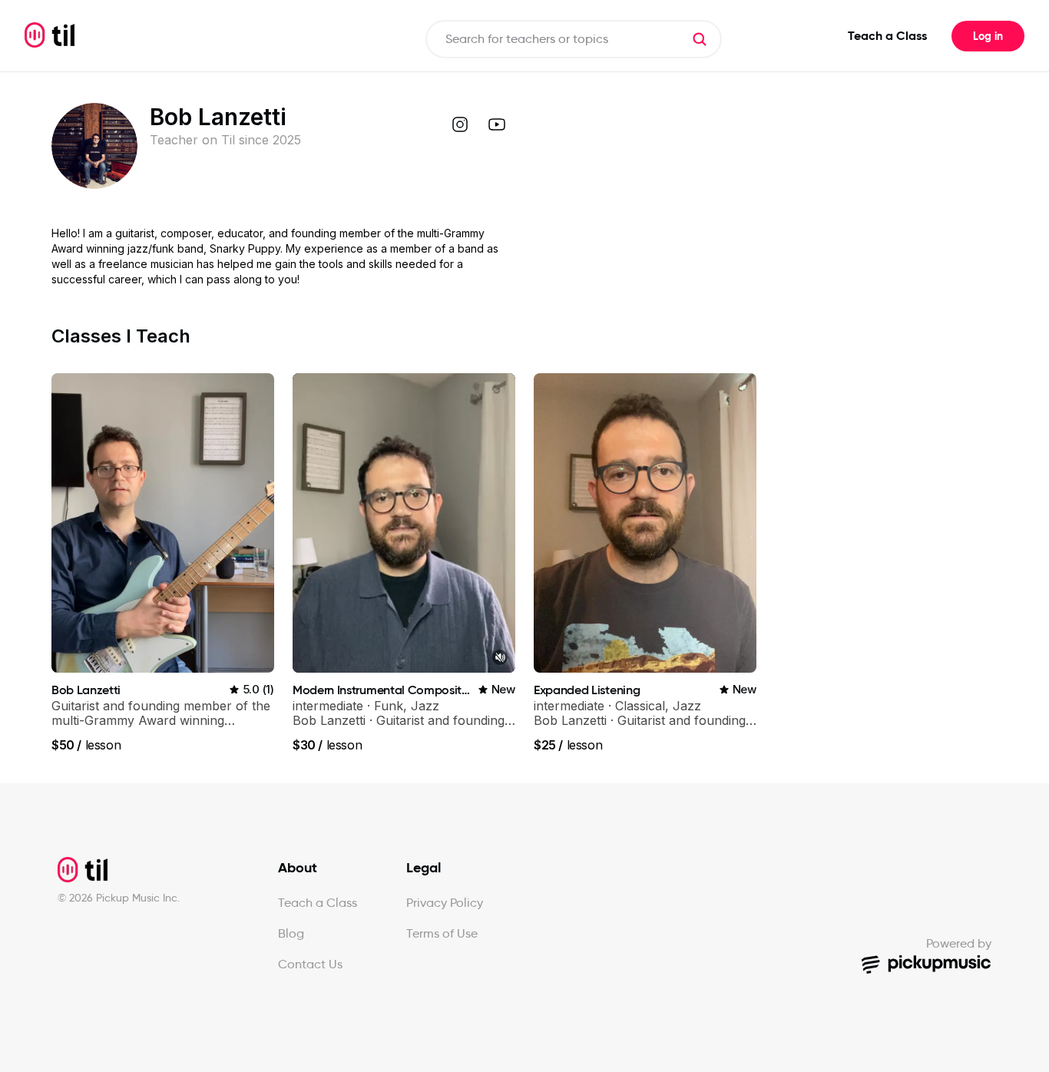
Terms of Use (442, 933)
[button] (699, 39)
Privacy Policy (444, 902)
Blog (291, 933)
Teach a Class (887, 36)
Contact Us (310, 964)
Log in (988, 36)
